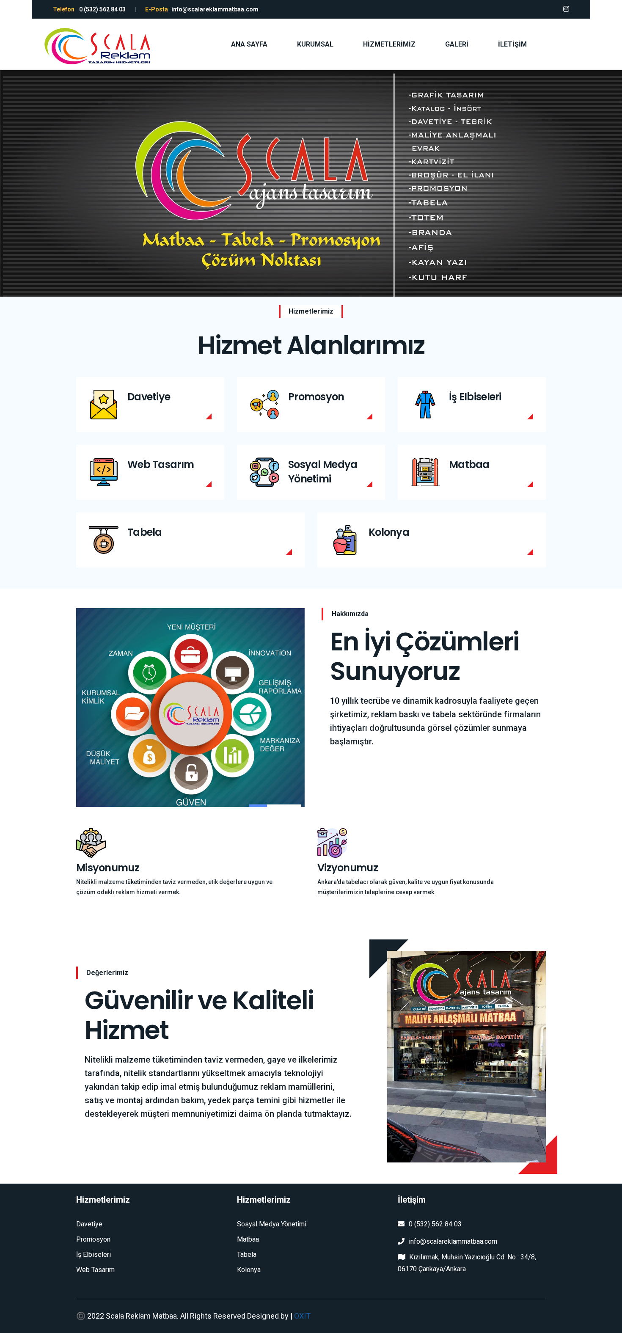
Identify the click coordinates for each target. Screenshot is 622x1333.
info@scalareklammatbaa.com (453, 1241)
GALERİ (456, 44)
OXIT (302, 1315)
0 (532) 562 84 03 (435, 1224)
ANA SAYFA (249, 44)
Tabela (144, 532)
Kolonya (389, 532)
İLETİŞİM (512, 44)
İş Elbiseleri (475, 397)
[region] (311, 183)
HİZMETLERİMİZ (389, 44)
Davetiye (148, 397)
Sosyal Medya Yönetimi (322, 471)
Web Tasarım (160, 464)
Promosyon (316, 397)
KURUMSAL (315, 44)
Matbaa (469, 464)
